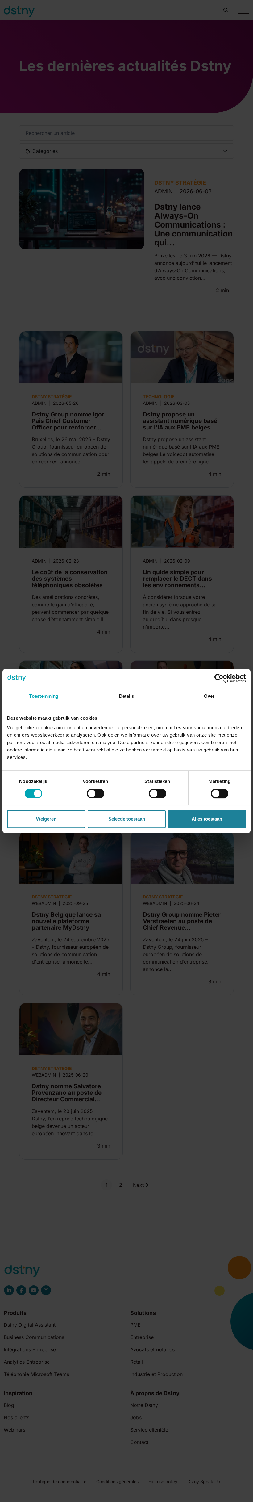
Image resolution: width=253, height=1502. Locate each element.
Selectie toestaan (126, 819)
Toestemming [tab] (43, 696)
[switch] (95, 793)
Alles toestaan (207, 819)
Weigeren (46, 819)
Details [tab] (126, 696)
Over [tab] (209, 696)
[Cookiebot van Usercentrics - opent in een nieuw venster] (219, 678)
